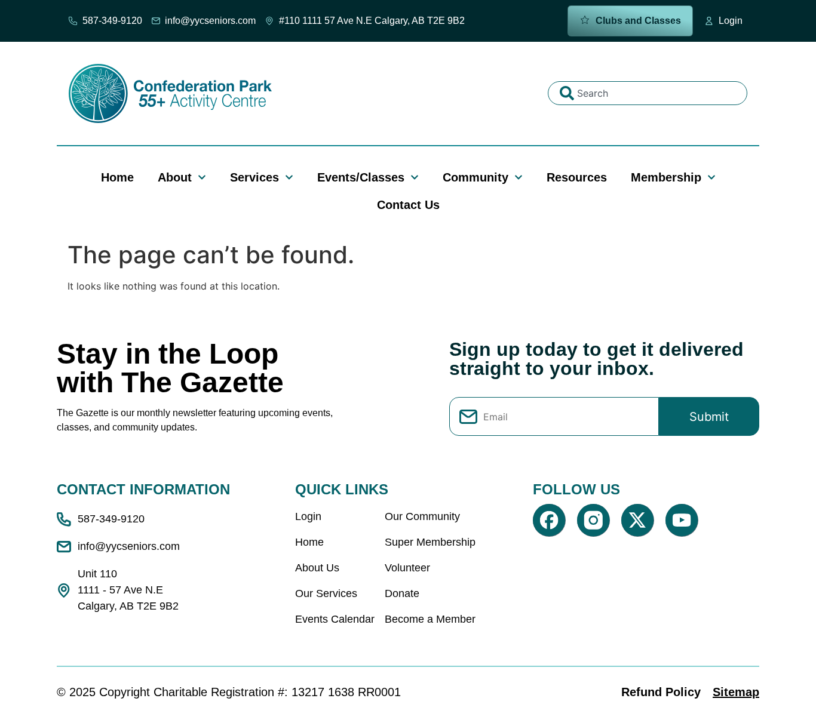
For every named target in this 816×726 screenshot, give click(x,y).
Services (254, 177)
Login (308, 516)
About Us (317, 568)
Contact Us (408, 204)
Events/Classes (360, 177)
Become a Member (430, 619)
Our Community (422, 516)
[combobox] (647, 93)
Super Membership (430, 542)
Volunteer (407, 568)
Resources (577, 177)
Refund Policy (661, 692)
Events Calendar (335, 619)
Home (117, 177)
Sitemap (736, 692)
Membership (666, 177)
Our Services (326, 593)
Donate (402, 593)
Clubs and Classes (637, 21)
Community (475, 177)
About (175, 177)
